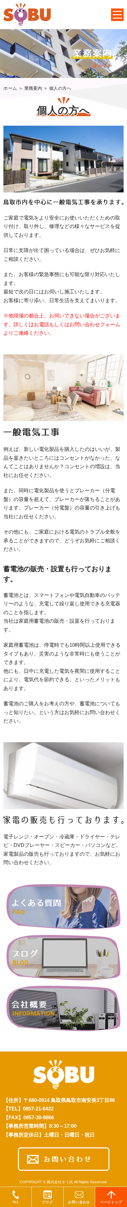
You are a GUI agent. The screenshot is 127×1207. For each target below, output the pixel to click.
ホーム (10, 88)
